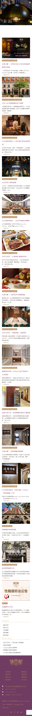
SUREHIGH (5, 708)
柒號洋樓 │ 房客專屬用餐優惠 (12, 451)
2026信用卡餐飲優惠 (9, 182)
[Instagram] (14, 712)
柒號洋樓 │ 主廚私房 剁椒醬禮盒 (13, 295)
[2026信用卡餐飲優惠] (16, 166)
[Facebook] (11, 712)
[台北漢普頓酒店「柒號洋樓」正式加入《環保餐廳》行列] (16, 473)
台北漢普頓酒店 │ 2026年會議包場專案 (15, 221)
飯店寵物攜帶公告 (8, 568)
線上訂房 (24, 680)
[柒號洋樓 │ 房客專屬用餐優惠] (16, 434)
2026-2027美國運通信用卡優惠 (12, 103)
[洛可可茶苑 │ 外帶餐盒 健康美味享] (16, 240)
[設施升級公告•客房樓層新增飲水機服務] (16, 396)
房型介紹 (8, 677)
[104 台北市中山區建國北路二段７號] (3, 686)
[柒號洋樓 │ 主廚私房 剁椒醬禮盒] (16, 278)
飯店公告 (6, 627)
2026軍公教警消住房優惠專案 (12, 653)
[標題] (17, 712)
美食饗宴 (8, 680)
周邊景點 (24, 674)
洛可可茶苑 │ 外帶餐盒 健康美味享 (14, 256)
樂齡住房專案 (7, 645)
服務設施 (24, 672)
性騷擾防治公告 (7, 607)
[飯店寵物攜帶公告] (16, 551)
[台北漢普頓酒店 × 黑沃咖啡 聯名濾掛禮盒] (16, 125)
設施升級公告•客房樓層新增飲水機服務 (16, 413)
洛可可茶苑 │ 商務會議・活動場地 (14, 333)
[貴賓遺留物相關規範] (16, 513)
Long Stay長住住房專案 (10, 648)
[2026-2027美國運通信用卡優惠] (16, 87)
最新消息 (6, 625)
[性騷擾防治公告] (16, 590)
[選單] (30, 2)
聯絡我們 (24, 677)
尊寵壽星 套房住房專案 (10, 650)
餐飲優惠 (6, 632)
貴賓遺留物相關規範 (9, 529)
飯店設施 (6, 635)
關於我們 (8, 672)
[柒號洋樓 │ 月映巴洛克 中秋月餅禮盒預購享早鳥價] (16, 48)
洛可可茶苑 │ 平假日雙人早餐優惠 (13, 643)
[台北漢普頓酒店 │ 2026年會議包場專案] (16, 204)
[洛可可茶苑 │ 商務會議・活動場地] (16, 316)
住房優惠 (6, 630)
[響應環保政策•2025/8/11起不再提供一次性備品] (16, 355)
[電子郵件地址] (21, 712)
